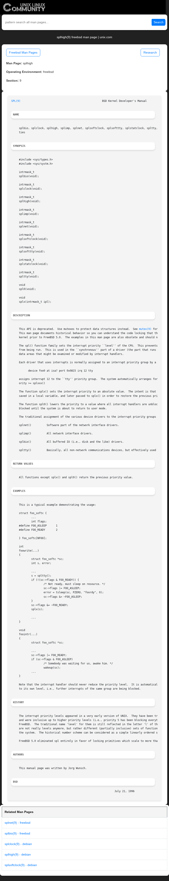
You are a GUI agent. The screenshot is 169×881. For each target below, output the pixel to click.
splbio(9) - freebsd (17, 833)
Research (150, 52)
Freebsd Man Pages (23, 52)
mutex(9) (145, 329)
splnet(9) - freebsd (17, 822)
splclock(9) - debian (18, 844)
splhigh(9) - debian (18, 854)
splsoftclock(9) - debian (21, 865)
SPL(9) (15, 100)
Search (158, 22)
